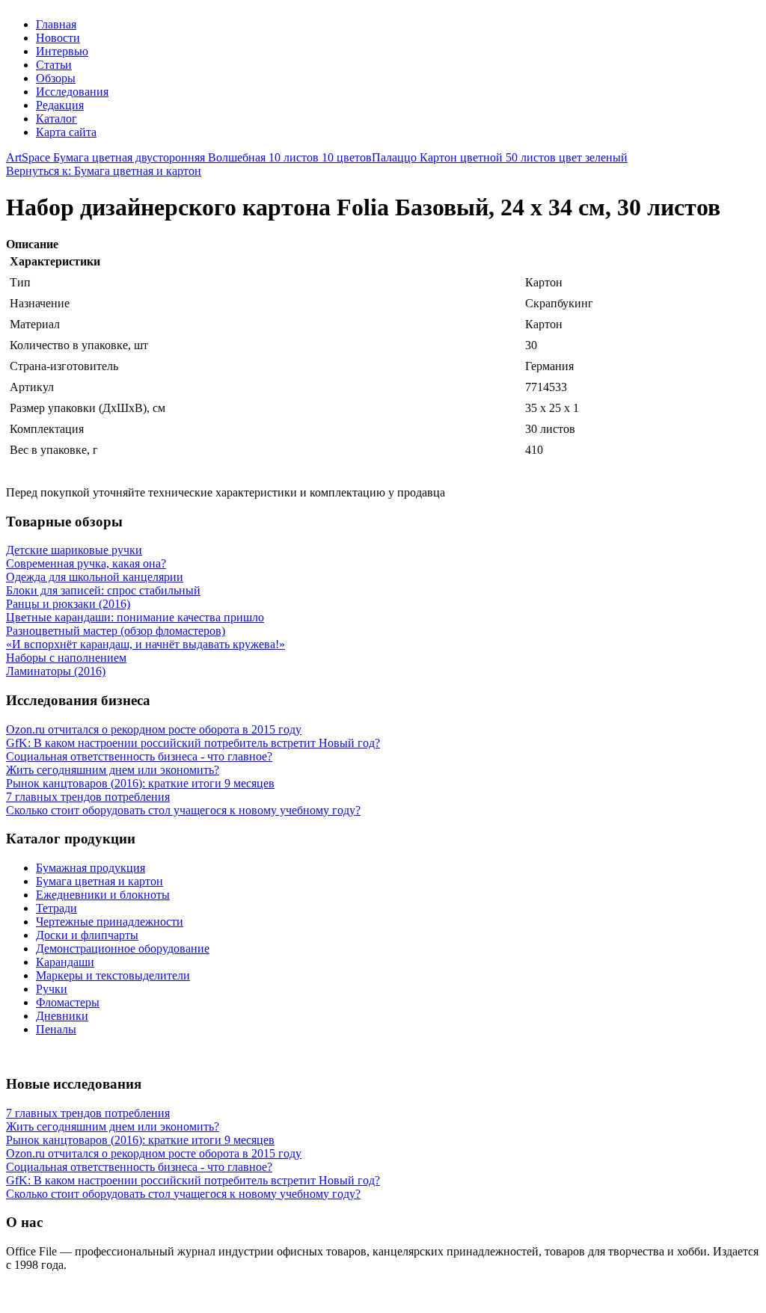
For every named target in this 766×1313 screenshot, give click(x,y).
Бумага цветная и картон (99, 881)
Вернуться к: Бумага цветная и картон (103, 170)
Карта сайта (66, 132)
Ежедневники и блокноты (103, 894)
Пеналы (56, 1029)
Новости (58, 37)
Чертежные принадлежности (109, 921)
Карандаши (65, 962)
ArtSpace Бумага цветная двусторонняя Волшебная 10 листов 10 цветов (189, 157)
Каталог (56, 118)
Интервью (62, 51)
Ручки (51, 989)
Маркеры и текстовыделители (113, 975)
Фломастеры (67, 1002)
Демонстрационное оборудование (122, 948)
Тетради (56, 908)
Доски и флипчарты (87, 935)
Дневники (62, 1015)
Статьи (54, 64)
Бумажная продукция (90, 867)
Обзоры (56, 78)
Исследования (72, 91)
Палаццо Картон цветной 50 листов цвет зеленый (500, 157)
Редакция (60, 105)
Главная (56, 24)
